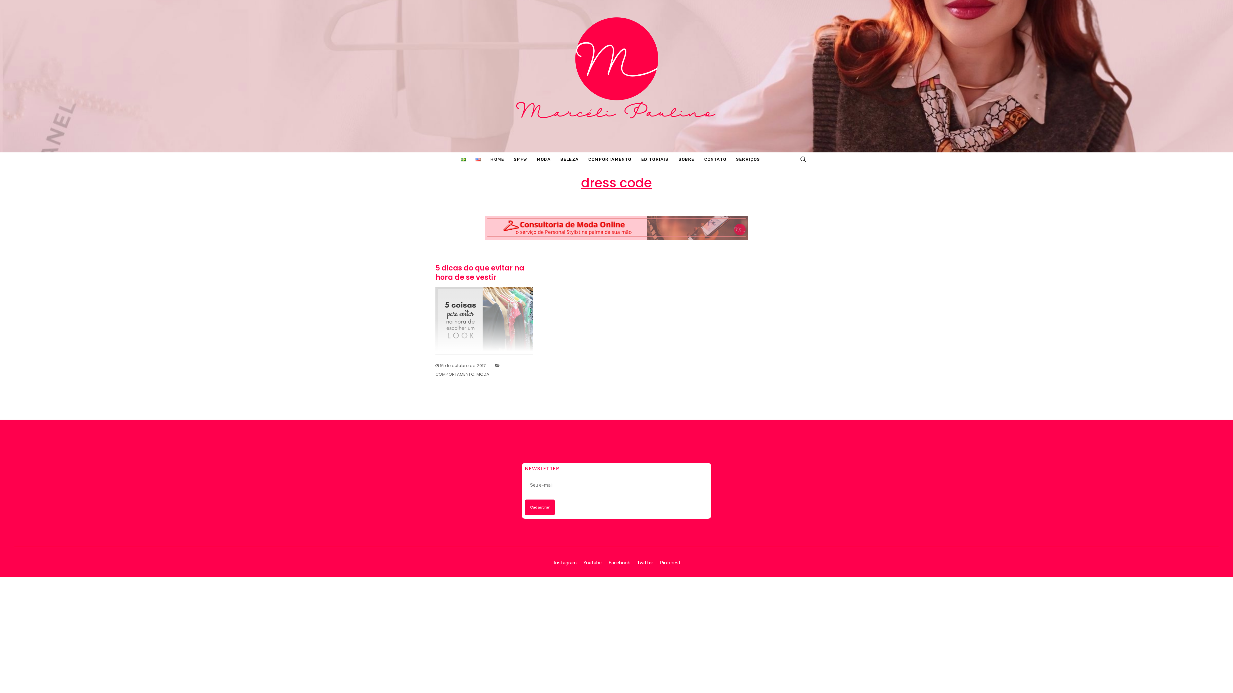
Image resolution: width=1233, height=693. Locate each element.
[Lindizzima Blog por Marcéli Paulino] (616, 76)
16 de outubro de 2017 (462, 366)
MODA (483, 374)
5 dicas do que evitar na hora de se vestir (479, 272)
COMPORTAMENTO (455, 374)
